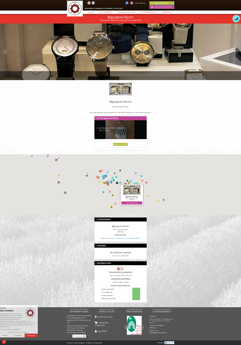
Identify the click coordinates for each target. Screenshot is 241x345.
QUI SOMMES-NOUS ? (149, 12)
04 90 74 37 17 (154, 331)
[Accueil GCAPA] (74, 8)
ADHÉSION (162, 3)
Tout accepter (34, 335)
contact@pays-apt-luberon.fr (158, 333)
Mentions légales (79, 343)
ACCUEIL (91, 12)
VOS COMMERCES (106, 12)
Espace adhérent (140, 3)
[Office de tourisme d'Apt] (134, 323)
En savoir (131, 203)
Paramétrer (21, 335)
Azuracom (170, 343)
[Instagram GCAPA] (131, 3)
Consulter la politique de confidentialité (14, 329)
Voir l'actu (121, 144)
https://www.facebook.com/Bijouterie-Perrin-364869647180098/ (120, 238)
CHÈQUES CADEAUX (162, 7)
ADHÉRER (102, 331)
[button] (146, 196)
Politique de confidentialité (94, 343)
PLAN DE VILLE (105, 317)
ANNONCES (166, 12)
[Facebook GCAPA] (127, 3)
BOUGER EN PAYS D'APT (126, 12)
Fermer (8, 335)
